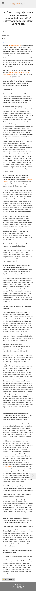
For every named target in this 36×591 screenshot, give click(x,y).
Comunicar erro (8, 579)
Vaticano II (8, 466)
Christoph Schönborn (15, 45)
